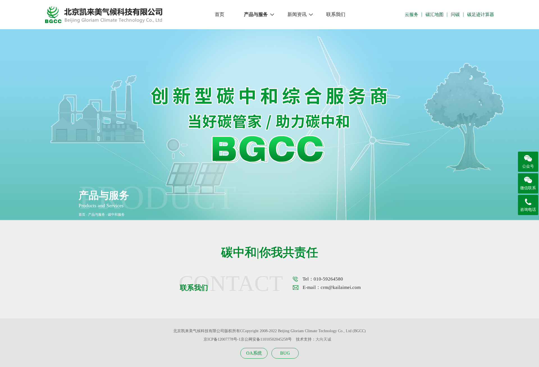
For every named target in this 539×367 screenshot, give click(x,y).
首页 (219, 14)
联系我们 (335, 14)
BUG (285, 353)
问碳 (455, 14)
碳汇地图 (435, 14)
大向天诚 (323, 339)
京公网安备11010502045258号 (266, 339)
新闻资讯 (297, 14)
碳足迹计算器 (480, 14)
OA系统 (254, 353)
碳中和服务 (116, 214)
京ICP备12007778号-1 (222, 339)
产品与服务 (256, 14)
